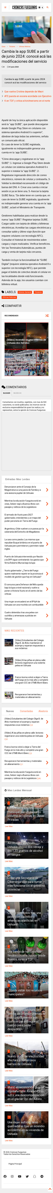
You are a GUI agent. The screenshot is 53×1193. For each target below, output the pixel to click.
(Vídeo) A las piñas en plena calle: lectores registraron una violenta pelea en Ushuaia (30, 663)
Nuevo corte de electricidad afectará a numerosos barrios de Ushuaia (26, 1060)
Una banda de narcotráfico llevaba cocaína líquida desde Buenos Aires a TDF (26, 955)
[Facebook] (5, 1176)
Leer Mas (9, 826)
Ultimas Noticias (24, 46)
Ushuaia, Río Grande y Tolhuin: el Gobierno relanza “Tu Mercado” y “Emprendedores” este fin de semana (25, 365)
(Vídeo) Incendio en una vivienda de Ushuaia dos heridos (26, 341)
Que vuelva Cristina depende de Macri (23, 91)
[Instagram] (12, 1176)
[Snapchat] (34, 1176)
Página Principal (15, 1164)
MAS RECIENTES (14, 630)
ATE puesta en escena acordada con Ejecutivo (27, 96)
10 (9, 1117)
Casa (3, 46)
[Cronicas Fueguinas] (24, 8)
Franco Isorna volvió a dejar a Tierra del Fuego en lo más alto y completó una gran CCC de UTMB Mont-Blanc (31, 680)
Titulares (12, 46)
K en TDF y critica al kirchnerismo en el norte (27, 100)
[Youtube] (19, 1176)
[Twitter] (27, 1176)
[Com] (41, 1176)
